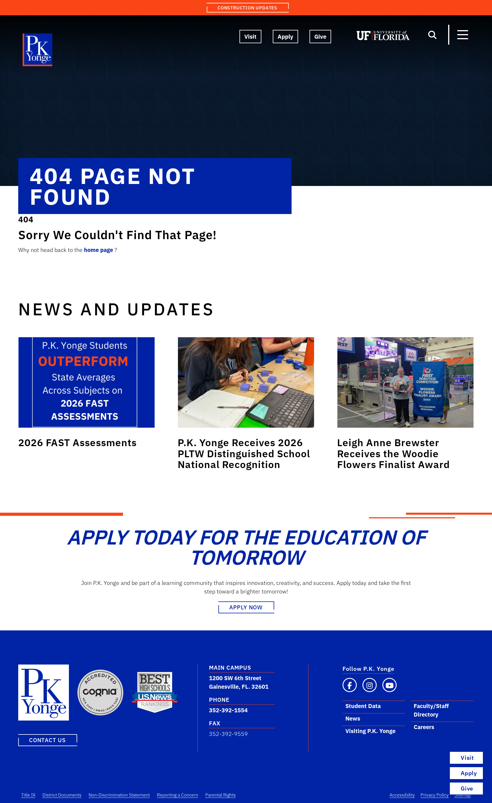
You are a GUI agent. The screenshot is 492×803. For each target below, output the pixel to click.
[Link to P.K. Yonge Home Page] (37, 51)
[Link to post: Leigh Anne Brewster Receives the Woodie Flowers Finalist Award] (405, 382)
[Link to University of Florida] (383, 37)
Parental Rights (220, 795)
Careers (424, 727)
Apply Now (246, 607)
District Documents (61, 795)
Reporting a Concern (177, 795)
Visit (250, 36)
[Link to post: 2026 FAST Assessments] (86, 382)
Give (320, 36)
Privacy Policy (435, 795)
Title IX (28, 795)
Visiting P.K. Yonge (370, 731)
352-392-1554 (228, 710)
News (352, 718)
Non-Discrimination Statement (119, 795)
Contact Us (47, 740)
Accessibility (402, 795)
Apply (285, 36)
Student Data (363, 706)
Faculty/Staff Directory (431, 710)
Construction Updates (247, 8)
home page (99, 250)
